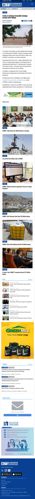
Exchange (4, 12)
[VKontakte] (26, 21)
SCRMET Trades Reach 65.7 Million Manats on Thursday (15, 131)
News (3, 279)
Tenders (4, 364)
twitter (2, 470)
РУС (31, 0)
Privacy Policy (4, 483)
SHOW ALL (30, 279)
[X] (22, 21)
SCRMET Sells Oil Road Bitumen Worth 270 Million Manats (16, 244)
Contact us (3, 485)
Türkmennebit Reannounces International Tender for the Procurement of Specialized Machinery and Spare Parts (17, 380)
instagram (5, 470)
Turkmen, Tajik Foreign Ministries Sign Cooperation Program (20, 285)
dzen (9, 470)
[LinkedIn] (24, 21)
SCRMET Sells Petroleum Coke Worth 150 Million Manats (16, 216)
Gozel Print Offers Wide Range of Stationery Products (21, 318)
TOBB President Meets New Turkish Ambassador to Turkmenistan (20, 291)
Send (18, 415)
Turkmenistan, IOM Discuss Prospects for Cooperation (21, 302)
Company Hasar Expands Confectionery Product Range (19, 296)
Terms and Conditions (6, 481)
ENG (24, 0)
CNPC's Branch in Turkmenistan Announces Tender (13, 388)
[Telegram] (27, 21)
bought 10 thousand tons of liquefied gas (14, 80)
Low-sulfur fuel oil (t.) (22, 9)
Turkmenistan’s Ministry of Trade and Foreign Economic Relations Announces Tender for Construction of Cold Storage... (16, 370)
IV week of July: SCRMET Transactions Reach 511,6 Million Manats (16, 273)
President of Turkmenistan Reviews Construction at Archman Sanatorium (20, 313)
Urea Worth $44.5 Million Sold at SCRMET (12, 159)
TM (27, 0)
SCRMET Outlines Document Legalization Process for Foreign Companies (17, 187)
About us (3, 480)
